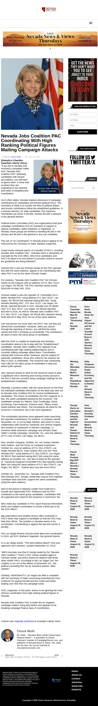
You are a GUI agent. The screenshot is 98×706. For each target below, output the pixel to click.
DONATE (76, 689)
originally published (24, 621)
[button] (91, 23)
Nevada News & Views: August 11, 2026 (89, 541)
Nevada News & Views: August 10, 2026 (75, 560)
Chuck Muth (16, 157)
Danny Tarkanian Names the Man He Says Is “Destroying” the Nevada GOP (76, 318)
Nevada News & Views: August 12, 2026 (75, 541)
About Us (77, 675)
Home (75, 671)
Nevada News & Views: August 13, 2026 (89, 522)
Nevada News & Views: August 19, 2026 (75, 503)
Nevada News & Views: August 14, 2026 (75, 522)
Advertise (77, 682)
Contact (76, 678)
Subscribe (77, 686)
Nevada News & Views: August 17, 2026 (89, 503)
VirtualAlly (71, 700)
